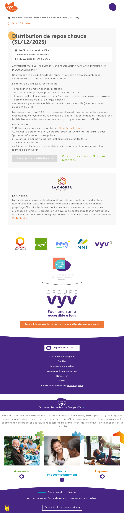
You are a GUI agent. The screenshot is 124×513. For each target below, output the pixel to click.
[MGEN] (41, 242)
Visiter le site (19, 218)
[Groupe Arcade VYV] (62, 263)
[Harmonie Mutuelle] (20, 242)
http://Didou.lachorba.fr (72, 128)
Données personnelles (62, 366)
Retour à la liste (20, 23)
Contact (62, 381)
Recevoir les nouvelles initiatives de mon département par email (62, 324)
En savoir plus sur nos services (62, 507)
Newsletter (62, 376)
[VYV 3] (104, 242)
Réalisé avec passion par (62, 386)
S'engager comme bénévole (33, 158)
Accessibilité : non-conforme (62, 371)
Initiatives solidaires (22, 18)
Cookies (62, 361)
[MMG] (62, 242)
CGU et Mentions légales (62, 356)
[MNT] (83, 242)
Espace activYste (63, 348)
